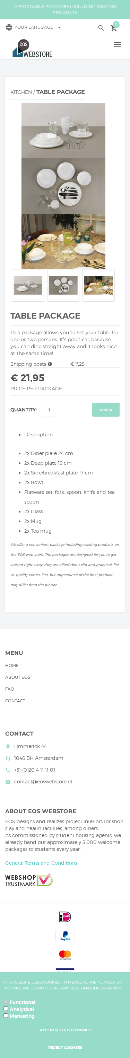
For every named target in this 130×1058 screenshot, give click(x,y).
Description (38, 435)
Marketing (22, 1016)
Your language (39, 27)
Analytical (22, 1009)
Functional (22, 1002)
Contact (15, 700)
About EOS (17, 677)
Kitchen (21, 92)
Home (12, 665)
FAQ (9, 689)
